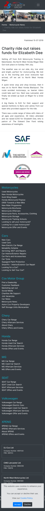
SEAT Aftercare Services (12, 387)
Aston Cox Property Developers (16, 304)
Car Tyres (6, 259)
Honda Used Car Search (12, 343)
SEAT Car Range (9, 382)
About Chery (7, 325)
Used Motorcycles (10, 191)
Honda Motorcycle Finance (13, 200)
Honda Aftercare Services (13, 346)
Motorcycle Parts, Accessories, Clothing (19, 213)
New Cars (6, 240)
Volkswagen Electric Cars (13, 405)
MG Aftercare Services (11, 366)
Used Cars (6, 242)
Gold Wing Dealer (9, 197)
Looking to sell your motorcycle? (16, 222)
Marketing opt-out (10, 288)
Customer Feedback (10, 285)
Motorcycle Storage (10, 216)
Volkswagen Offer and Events (15, 413)
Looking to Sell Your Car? (13, 270)
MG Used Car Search (11, 364)
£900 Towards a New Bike (13, 202)
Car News (6, 299)
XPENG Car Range (10, 426)
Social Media (7, 291)
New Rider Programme (11, 205)
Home (4, 25)
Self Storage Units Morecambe (15, 307)
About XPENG (8, 431)
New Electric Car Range (12, 245)
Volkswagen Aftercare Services (15, 411)
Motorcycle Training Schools (14, 219)
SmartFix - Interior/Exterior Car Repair (18, 264)
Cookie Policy (26, 498)
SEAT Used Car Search (12, 384)
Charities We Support (11, 293)
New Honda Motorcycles (12, 194)
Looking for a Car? (10, 267)
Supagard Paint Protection (13, 262)
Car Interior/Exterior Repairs (14, 253)
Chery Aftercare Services (13, 322)
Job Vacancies (8, 296)
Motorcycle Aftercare (11, 211)
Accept (17, 504)
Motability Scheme (10, 248)
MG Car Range (8, 361)
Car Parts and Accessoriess (14, 256)
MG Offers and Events (11, 369)
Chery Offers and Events (12, 328)
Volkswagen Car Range (12, 402)
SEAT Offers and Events (12, 390)
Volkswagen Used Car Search (15, 408)
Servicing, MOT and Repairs (14, 251)
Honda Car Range (9, 340)
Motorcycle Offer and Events (14, 227)
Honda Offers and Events (13, 348)
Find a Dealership (9, 282)
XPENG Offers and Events (13, 434)
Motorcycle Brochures (11, 208)
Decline (27, 504)
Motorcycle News (17, 25)
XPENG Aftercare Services (13, 429)
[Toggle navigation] (38, 5)
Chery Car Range (9, 319)
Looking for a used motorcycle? (16, 224)
